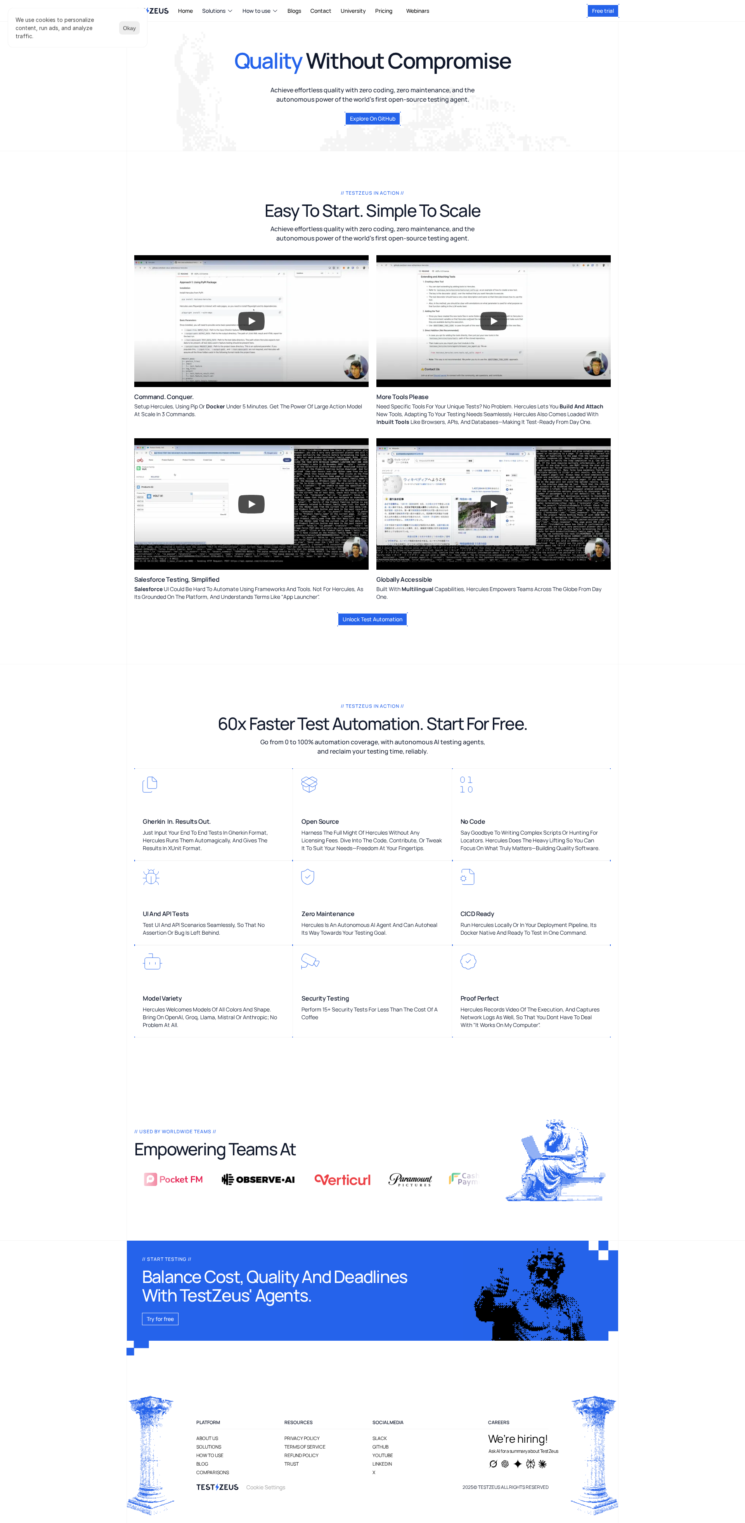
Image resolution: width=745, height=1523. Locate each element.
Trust (291, 1464)
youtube (382, 1455)
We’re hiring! (518, 1438)
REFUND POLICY (301, 1455)
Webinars (417, 10)
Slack (379, 1438)
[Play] (251, 321)
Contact (320, 10)
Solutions (208, 1446)
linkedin (382, 1464)
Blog (202, 1464)
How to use (210, 1455)
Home (185, 10)
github (380, 1446)
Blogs (294, 10)
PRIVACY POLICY (302, 1438)
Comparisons (212, 1472)
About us (207, 1438)
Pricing (383, 10)
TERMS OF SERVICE (305, 1446)
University (353, 10)
